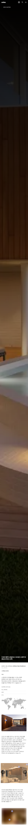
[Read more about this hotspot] (6, 720)
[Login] (19, 2)
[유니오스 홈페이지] (3, 2)
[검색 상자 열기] (22, 2)
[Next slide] (25, 772)
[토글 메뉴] (25, 2)
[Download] (24, 728)
